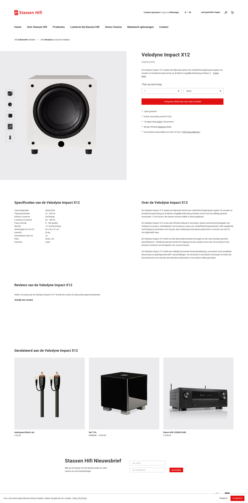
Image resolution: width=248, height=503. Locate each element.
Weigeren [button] (223, 498)
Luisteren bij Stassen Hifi (84, 27)
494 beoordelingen (191, 132)
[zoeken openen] (225, 13)
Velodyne (48, 39)
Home (17, 27)
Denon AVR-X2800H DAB (174, 432)
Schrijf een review (23, 300)
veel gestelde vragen (210, 12)
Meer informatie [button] (80, 498)
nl (185, 12)
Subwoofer (23, 39)
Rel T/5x (92, 432)
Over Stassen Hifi (37, 27)
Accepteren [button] (237, 498)
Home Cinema (113, 27)
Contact (163, 27)
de (190, 12)
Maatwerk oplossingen (140, 27)
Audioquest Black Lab (24, 432)
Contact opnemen (152, 12)
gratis (159, 121)
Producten (59, 27)
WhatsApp (174, 12)
